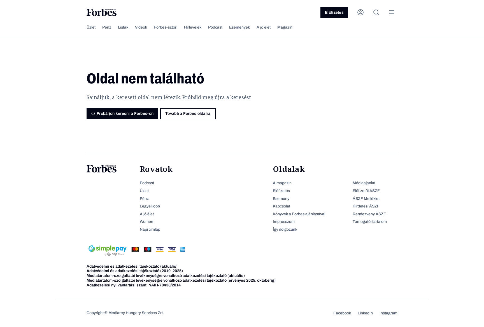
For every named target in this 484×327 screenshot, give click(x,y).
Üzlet (91, 27)
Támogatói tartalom (370, 221)
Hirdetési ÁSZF (366, 206)
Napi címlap (150, 229)
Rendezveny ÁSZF (369, 214)
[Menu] (391, 12)
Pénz (106, 27)
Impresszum (284, 221)
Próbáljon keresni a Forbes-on (125, 113)
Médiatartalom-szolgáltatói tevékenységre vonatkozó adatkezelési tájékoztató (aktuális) (166, 276)
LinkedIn (365, 313)
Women (146, 221)
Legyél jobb (150, 206)
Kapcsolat (281, 206)
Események (239, 27)
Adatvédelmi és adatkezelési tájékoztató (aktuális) (132, 266)
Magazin (284, 27)
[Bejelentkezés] (360, 12)
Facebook (342, 313)
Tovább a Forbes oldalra (187, 113)
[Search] (376, 12)
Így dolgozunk (285, 229)
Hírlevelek (192, 27)
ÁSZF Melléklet (366, 199)
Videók (141, 27)
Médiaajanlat (364, 183)
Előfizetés (334, 12)
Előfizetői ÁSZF (366, 191)
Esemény (281, 199)
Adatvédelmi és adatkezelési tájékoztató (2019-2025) (135, 271)
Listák (123, 27)
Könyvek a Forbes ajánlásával (299, 214)
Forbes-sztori (165, 27)
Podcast (215, 27)
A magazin (282, 183)
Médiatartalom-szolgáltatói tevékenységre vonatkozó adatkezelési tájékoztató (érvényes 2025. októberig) (181, 280)
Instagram (388, 313)
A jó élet (264, 27)
